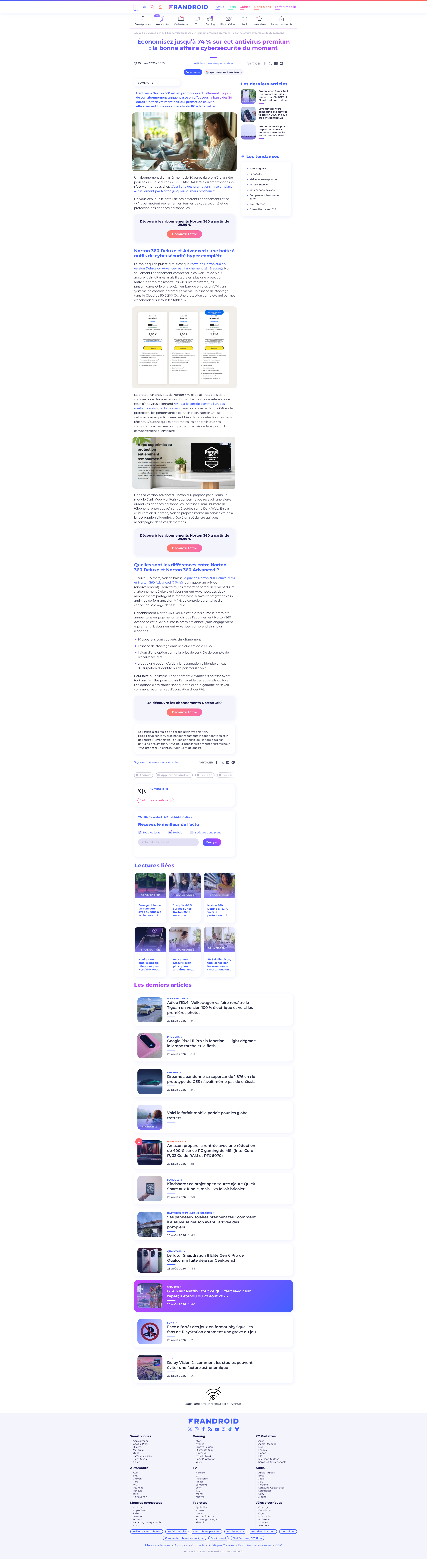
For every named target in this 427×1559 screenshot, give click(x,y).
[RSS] (210, 1429)
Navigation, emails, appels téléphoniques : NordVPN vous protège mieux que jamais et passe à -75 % (149, 964)
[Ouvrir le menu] (135, 7)
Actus (220, 7)
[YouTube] (217, 1429)
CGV (278, 1545)
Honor (262, 1452)
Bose (261, 1475)
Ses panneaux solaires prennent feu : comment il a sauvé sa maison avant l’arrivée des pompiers (211, 1222)
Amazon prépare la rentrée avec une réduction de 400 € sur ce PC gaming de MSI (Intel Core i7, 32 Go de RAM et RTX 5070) (211, 1150)
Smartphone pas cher (263, 189)
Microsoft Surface (268, 1458)
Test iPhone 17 (235, 1531)
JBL (260, 1481)
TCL (198, 1490)
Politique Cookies (221, 1545)
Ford (135, 1481)
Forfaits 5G (256, 173)
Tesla (136, 1493)
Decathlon (264, 1510)
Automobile (139, 1468)
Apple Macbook (267, 1443)
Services (151, 32)
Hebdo (177, 832)
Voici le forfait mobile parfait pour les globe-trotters (208, 1115)
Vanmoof (263, 1525)
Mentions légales (158, 1545)
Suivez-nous (193, 72)
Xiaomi (137, 1461)
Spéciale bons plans (207, 832)
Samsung (201, 1484)
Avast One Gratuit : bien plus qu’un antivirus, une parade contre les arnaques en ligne (184, 964)
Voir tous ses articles (154, 800)
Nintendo (201, 1452)
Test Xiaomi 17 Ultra (263, 1531)
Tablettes (200, 1503)
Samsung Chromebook (272, 1461)
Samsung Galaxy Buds (271, 1487)
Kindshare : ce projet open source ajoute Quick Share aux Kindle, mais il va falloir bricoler (211, 1186)
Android (145, 775)
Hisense (200, 1472)
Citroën (137, 1478)
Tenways (263, 1522)
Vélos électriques (269, 1503)
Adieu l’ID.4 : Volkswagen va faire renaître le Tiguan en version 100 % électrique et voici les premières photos (210, 1007)
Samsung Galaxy (142, 1455)
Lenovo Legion (204, 1446)
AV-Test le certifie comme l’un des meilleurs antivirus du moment (179, 406)
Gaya (261, 1513)
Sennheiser (264, 1490)
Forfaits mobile (259, 184)
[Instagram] (196, 1429)
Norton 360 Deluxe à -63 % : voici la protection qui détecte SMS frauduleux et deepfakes (218, 910)
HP (260, 1455)
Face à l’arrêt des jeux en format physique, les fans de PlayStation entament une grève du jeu (211, 1329)
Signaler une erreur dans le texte (156, 762)
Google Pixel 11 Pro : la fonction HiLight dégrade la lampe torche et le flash (211, 1043)
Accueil (138, 32)
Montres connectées (146, 1503)
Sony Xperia (140, 1458)
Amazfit (137, 1507)
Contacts (198, 1545)
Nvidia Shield (203, 1455)
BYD (135, 1475)
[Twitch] (223, 1429)
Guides (245, 7)
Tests (232, 7)
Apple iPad (202, 1507)
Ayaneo (200, 1443)
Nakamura (264, 1519)
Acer (261, 1440)
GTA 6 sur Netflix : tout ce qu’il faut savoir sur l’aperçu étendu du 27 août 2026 (209, 1293)
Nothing (263, 1484)
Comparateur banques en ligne (184, 1538)
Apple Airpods (266, 1472)
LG (197, 1475)
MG (135, 1484)
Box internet (257, 203)
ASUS (199, 1440)
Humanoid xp (158, 788)
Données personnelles (255, 1545)
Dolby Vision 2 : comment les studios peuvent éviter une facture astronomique (210, 1365)
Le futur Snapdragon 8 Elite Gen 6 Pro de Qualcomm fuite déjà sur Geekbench (205, 1258)
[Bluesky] (237, 1429)
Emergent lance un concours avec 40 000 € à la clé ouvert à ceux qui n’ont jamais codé (149, 910)
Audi (135, 1472)
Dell (260, 1446)
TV (195, 1468)
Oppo (136, 1452)
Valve (199, 1461)
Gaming (199, 1436)
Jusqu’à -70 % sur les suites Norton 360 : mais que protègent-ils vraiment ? (182, 910)
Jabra (261, 1478)
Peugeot (138, 1487)
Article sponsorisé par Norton (213, 63)
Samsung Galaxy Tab (208, 1519)
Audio (260, 1468)
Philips (199, 1481)
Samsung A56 (258, 168)
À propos (181, 1545)
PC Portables (266, 1436)
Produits (173, 1036)
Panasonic (202, 1478)
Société (228, 775)
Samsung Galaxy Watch (147, 1522)
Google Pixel (140, 1443)
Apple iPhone (140, 1440)
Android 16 (288, 1531)
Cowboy (263, 1507)
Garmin (137, 1516)
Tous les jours (151, 832)
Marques (173, 1179)
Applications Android (175, 775)
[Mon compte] (160, 7)
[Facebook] (203, 1429)
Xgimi (199, 1493)
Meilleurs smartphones (263, 179)
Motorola (138, 1449)
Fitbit (136, 1513)
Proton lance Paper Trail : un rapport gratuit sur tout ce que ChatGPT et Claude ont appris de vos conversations (274, 97)
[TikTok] (230, 1429)
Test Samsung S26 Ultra (247, 1538)
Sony (198, 1487)
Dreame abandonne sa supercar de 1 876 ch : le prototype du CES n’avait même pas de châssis (211, 1079)
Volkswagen (140, 1496)
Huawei (137, 1446)
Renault (137, 1490)
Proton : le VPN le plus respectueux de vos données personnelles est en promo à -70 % (272, 131)
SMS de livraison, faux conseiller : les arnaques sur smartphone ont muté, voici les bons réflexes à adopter (219, 964)
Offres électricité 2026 (263, 209)
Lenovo (262, 1449)
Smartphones (140, 1436)
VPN (161, 32)
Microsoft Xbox (204, 1449)
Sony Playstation (205, 1458)
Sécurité (206, 775)
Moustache (264, 1516)
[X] (190, 1429)
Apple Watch (140, 1510)
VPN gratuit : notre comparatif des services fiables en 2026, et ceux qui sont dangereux (273, 113)
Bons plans (262, 7)
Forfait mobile (285, 7)
